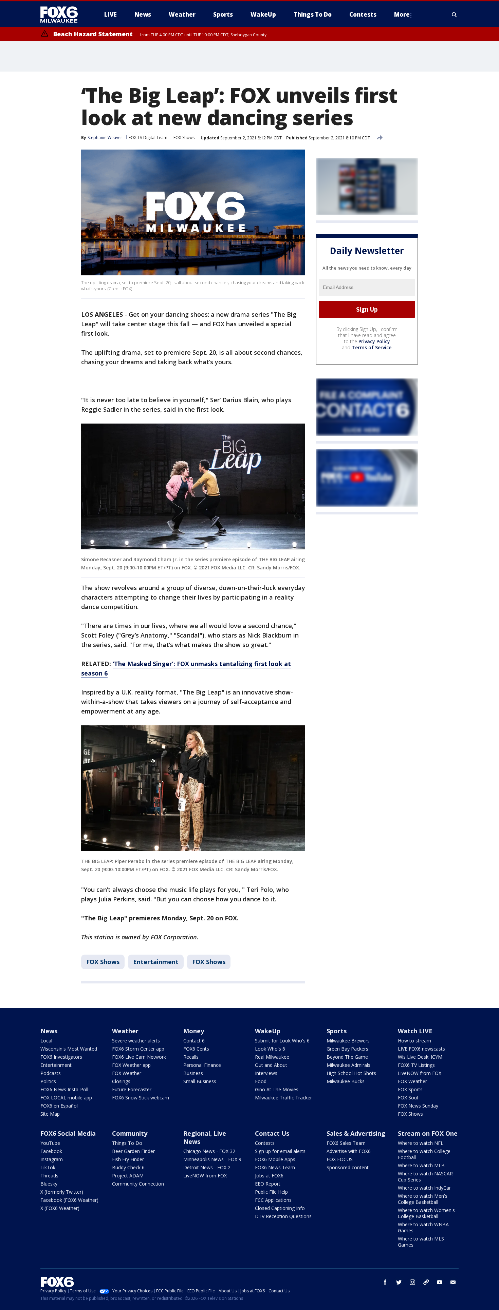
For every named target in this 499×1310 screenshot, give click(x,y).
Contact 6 (194, 1040)
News (48, 1031)
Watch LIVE (415, 1031)
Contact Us (272, 1133)
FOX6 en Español (59, 1105)
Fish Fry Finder (128, 1159)
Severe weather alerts (136, 1040)
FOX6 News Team (275, 1167)
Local (46, 1040)
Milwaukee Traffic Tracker (283, 1097)
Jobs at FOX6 (269, 1175)
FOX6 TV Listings (416, 1065)
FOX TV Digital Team (148, 137)
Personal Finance (202, 1065)
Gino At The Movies (276, 1089)
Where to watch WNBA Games (423, 1227)
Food (260, 1081)
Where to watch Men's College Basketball (422, 1199)
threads (426, 1282)
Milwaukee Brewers (348, 1040)
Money (193, 1031)
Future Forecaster (131, 1089)
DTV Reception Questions (283, 1216)
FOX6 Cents (196, 1048)
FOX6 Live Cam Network (139, 1057)
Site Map (50, 1114)
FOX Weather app (131, 1065)
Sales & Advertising (356, 1133)
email (453, 1282)
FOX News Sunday (418, 1105)
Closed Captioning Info (280, 1208)
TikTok (47, 1167)
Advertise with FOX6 (349, 1151)
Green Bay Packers (347, 1048)
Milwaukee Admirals (348, 1065)
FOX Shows (184, 137)
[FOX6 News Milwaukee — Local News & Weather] (62, 14)
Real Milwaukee (272, 1057)
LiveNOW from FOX (419, 1073)
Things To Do (127, 1143)
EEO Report (267, 1183)
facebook (385, 1282)
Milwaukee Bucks (346, 1081)
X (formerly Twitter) (61, 1192)
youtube (439, 1282)
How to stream (414, 1040)
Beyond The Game (347, 1057)
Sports (337, 1031)
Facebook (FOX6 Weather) (69, 1200)
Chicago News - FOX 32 (209, 1151)
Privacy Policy (374, 341)
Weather (125, 1031)
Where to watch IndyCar (424, 1188)
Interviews (266, 1073)
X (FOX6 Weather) (59, 1208)
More (402, 14)
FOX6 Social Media (68, 1133)
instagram (412, 1282)
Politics (48, 1081)
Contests (265, 1143)
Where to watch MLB (421, 1165)
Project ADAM (128, 1175)
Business (193, 1073)
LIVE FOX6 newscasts (421, 1048)
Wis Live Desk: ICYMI (421, 1057)
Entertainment (156, 962)
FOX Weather (126, 1073)
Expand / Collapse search (454, 14)
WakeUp (267, 1031)
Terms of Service (371, 348)
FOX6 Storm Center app (138, 1048)
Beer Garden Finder (133, 1151)
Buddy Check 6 (128, 1167)
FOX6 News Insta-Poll (64, 1089)
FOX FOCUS (340, 1159)
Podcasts (50, 1073)
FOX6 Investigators (61, 1057)
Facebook (51, 1151)
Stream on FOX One (428, 1133)
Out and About (271, 1065)
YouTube (50, 1143)
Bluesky (48, 1183)
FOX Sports (410, 1089)
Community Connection (138, 1183)
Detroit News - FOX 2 (206, 1167)
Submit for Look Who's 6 (282, 1040)
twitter (398, 1282)
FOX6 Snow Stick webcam (140, 1097)
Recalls (191, 1057)
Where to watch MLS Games (421, 1241)
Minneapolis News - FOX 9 (212, 1159)
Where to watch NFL (420, 1143)
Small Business (199, 1081)
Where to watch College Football (424, 1154)
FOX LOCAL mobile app (66, 1097)
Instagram (51, 1159)
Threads (49, 1175)
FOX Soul (408, 1097)
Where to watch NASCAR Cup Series (425, 1176)
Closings (121, 1081)
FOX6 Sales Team (346, 1143)
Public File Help (271, 1192)
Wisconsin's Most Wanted (68, 1048)
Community (129, 1133)
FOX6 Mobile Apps (275, 1159)
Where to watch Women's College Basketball (426, 1213)
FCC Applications (273, 1200)
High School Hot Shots (351, 1073)
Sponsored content (348, 1167)
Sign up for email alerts (280, 1151)
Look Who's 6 (270, 1048)
